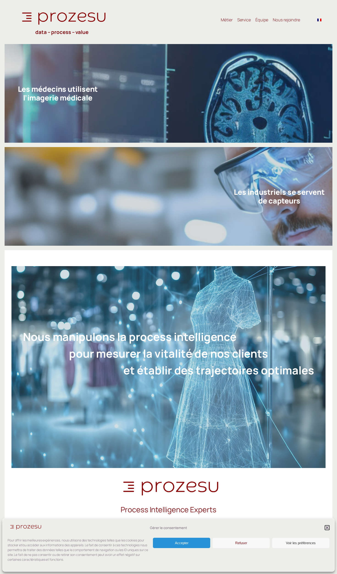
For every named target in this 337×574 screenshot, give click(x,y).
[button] (327, 527)
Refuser (241, 543)
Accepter (181, 543)
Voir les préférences (301, 543)
